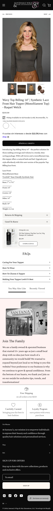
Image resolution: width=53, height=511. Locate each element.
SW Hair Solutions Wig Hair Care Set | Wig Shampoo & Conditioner (32, 234)
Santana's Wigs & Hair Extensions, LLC (22, 508)
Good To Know (11, 222)
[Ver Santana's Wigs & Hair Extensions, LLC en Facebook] (16, 495)
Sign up (26, 486)
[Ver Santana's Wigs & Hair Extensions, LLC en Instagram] (4, 495)
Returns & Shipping (13, 215)
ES (3, 503)
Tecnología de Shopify (42, 508)
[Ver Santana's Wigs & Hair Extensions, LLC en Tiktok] (10, 495)
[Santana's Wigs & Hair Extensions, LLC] (26, 5)
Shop (4, 445)
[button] (44, 5)
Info (3, 453)
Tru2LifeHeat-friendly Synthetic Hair (18, 177)
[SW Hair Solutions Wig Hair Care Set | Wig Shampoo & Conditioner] (11, 237)
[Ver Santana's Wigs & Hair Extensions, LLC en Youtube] (21, 495)
